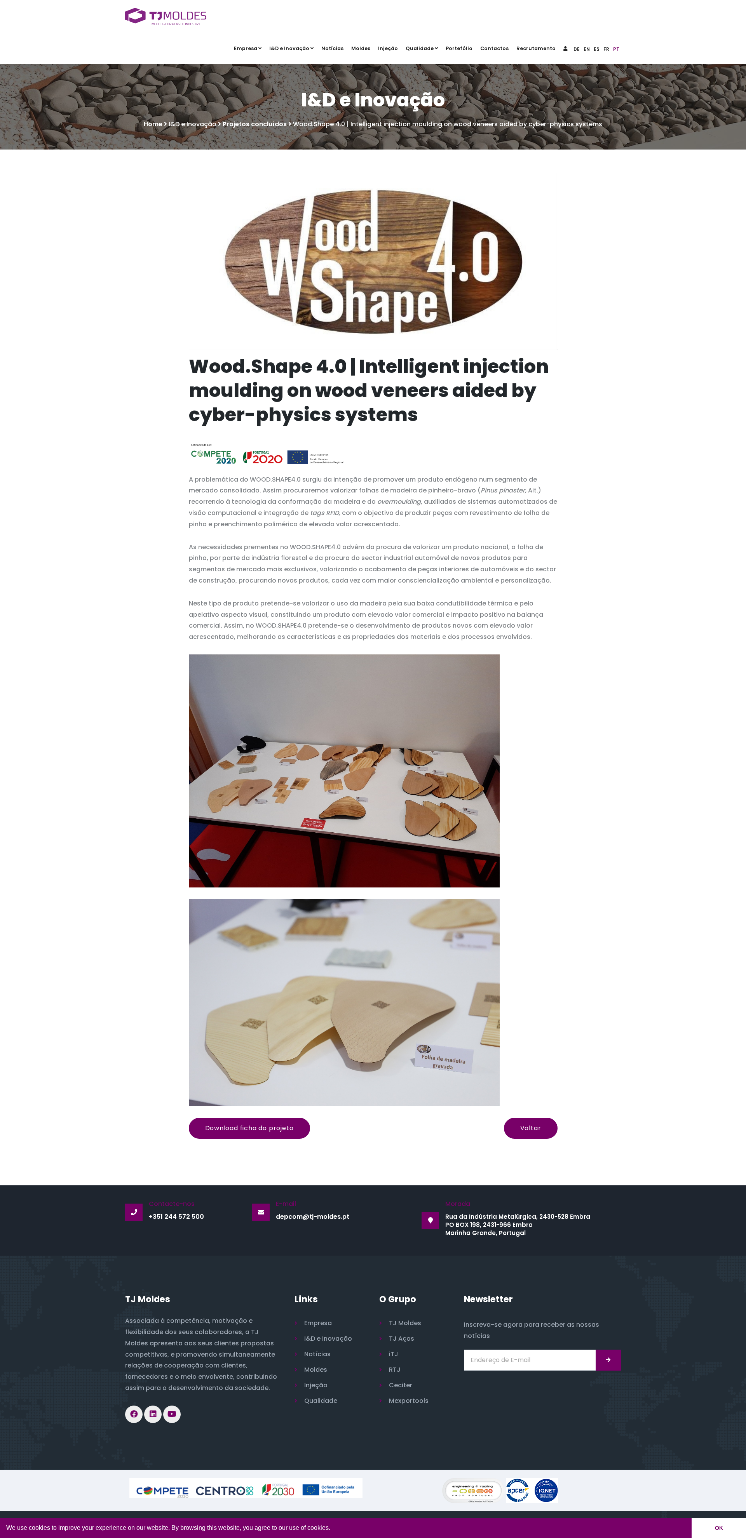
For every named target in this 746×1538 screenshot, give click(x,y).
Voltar (530, 1128)
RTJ (395, 1369)
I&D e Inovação (289, 48)
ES (597, 49)
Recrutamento (536, 48)
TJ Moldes (405, 1323)
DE (576, 49)
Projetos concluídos (255, 124)
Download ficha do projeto (249, 1128)
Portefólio (459, 48)
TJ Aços (401, 1338)
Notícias (332, 48)
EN (587, 49)
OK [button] (719, 1528)
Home (153, 124)
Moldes (360, 48)
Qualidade (420, 48)
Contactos (494, 48)
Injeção (388, 48)
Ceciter (400, 1385)
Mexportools (409, 1400)
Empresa (245, 48)
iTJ (393, 1354)
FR (606, 49)
